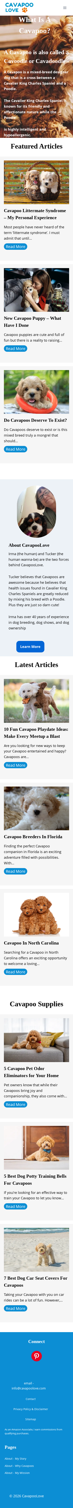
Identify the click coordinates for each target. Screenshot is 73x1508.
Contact (31, 1399)
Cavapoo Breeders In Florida (33, 836)
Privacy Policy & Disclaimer (30, 1409)
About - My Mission (17, 1473)
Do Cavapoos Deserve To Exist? (35, 420)
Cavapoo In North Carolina (31, 942)
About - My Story (15, 1458)
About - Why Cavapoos (19, 1466)
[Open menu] (64, 8)
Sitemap (30, 1419)
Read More (15, 246)
